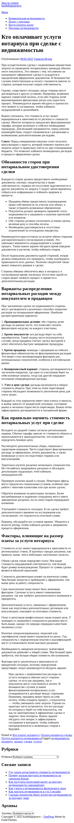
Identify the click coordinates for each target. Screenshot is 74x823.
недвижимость (60, 738)
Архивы (6, 813)
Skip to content (9, 2)
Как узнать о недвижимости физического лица (37, 788)
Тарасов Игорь (43, 58)
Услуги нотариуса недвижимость (21, 738)
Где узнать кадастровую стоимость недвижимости (39, 772)
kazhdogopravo (11, 5)
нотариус (7, 741)
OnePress (48, 816)
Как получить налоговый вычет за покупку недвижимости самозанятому (35, 783)
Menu (4, 12)
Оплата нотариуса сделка (56, 735)
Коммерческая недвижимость (27, 18)
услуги (37, 741)
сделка (28, 741)
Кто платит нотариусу (26, 735)
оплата (18, 741)
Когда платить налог (21, 24)
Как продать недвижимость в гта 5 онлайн (35, 791)
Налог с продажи (19, 21)
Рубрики (6, 756)
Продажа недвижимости (24, 28)
